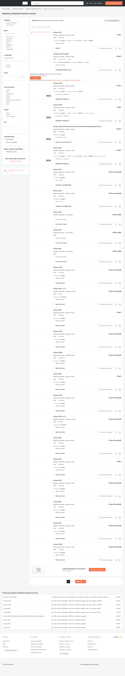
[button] (115, 48)
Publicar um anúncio (97, 569)
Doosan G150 (57, 83)
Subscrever (35, 78)
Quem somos (6, 641)
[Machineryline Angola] (11, 3)
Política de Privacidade (56, 80)
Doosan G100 (57, 105)
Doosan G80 (57, 148)
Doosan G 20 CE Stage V (61, 54)
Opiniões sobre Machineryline (39, 649)
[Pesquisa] (33, 3)
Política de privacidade (37, 644)
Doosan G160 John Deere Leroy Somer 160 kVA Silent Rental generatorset (77, 126)
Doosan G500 (57, 352)
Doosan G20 (57, 169)
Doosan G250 (57, 544)
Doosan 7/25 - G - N (59, 288)
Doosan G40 (57, 32)
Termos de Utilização (75, 80)
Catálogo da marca (36, 652)
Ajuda (4, 644)
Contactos (5, 646)
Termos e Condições (36, 641)
